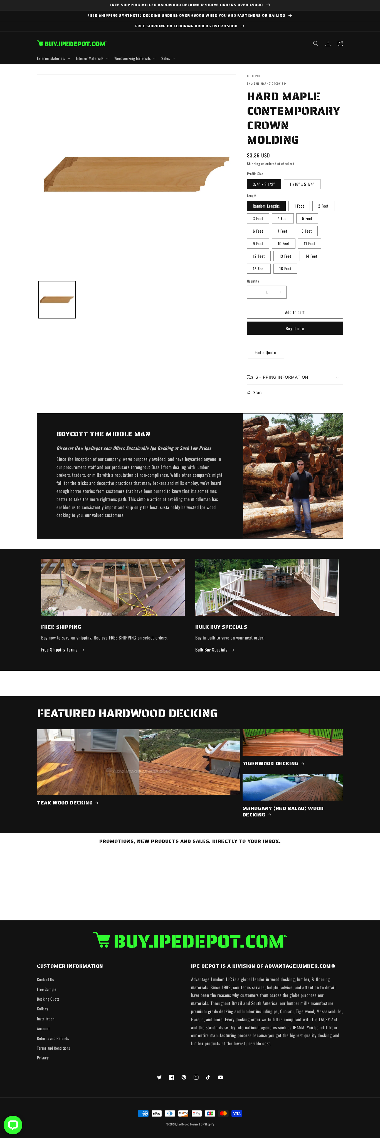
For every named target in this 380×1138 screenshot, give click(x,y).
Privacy (42, 1058)
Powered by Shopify (202, 1124)
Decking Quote (48, 999)
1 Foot (299, 206)
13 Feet (285, 256)
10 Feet (284, 243)
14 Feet (311, 256)
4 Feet (283, 218)
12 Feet (259, 256)
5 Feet (307, 218)
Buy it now (295, 328)
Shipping (253, 163)
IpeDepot (183, 1124)
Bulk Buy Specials (211, 649)
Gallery (42, 1008)
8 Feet (307, 231)
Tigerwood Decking (270, 763)
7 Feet (282, 231)
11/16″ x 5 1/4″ (302, 184)
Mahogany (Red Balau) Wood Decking (283, 811)
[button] (53, 58)
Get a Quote (265, 352)
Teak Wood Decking (65, 803)
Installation (45, 1019)
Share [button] (258, 392)
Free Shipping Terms (59, 649)
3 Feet (258, 218)
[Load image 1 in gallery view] (56, 299)
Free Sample (46, 989)
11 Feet (309, 243)
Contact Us (45, 979)
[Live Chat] (13, 1125)
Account (43, 1028)
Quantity (253, 281)
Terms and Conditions (53, 1048)
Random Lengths (266, 206)
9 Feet (258, 243)
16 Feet (285, 268)
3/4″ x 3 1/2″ (264, 184)
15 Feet (259, 268)
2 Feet (323, 206)
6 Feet (258, 231)
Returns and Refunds (53, 1038)
